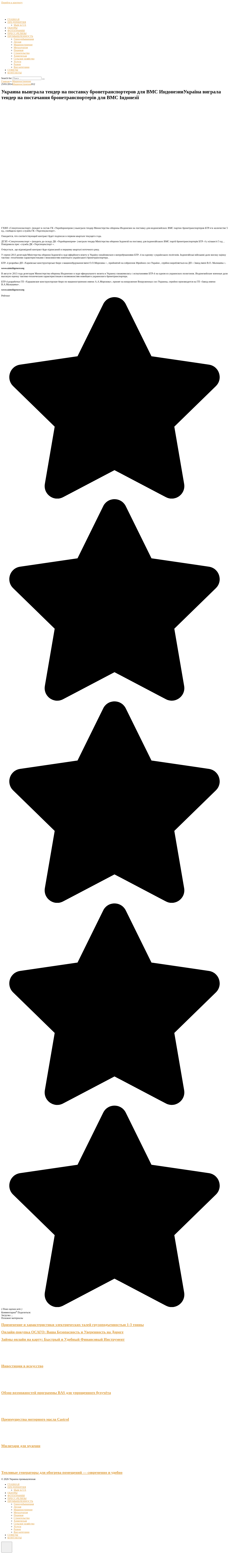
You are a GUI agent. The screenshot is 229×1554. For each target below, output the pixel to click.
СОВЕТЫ (12, 70)
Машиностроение (23, 44)
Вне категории (21, 67)
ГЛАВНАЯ (13, 19)
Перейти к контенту (12, 2)
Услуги (17, 61)
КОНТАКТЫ (14, 72)
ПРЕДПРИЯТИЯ (16, 22)
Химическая (20, 56)
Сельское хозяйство (24, 58)
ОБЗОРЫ (12, 28)
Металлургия (21, 47)
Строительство (22, 53)
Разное (17, 64)
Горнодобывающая (24, 39)
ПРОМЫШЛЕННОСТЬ (20, 36)
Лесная (17, 42)
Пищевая (18, 50)
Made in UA (20, 25)
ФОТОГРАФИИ (16, 30)
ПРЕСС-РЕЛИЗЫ (16, 33)
